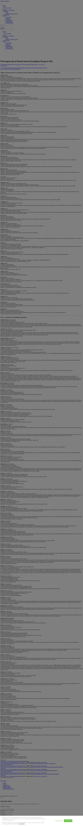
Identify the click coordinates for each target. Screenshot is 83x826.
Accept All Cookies (68, 820)
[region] (41, 821)
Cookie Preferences (58, 820)
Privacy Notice (21, 823)
